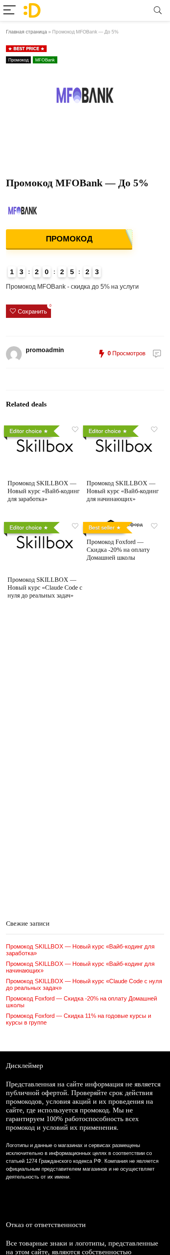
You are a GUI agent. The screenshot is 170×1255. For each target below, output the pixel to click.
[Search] (157, 10)
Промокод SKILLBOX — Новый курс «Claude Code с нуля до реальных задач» (45, 587)
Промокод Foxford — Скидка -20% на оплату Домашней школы (118, 549)
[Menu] (9, 10)
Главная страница (26, 32)
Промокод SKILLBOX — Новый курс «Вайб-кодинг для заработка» (44, 491)
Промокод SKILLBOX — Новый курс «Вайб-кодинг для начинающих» (123, 491)
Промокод (18, 60)
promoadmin (45, 350)
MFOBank (45, 60)
